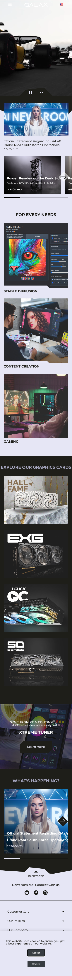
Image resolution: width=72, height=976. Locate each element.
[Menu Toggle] (8, 4)
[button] (12, 197)
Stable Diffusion (20, 291)
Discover (14, 189)
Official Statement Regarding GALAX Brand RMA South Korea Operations (32, 143)
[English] (61, 4)
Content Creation (22, 366)
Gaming (11, 442)
